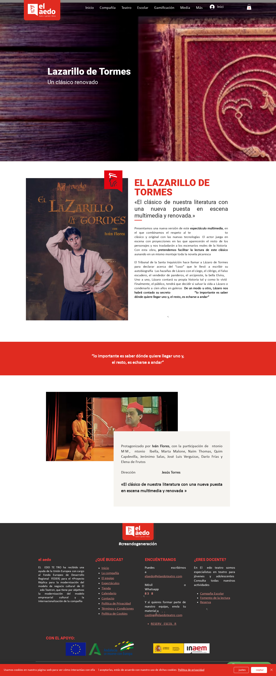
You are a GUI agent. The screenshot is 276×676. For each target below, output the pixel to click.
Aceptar (259, 669)
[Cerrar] (271, 670)
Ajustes (241, 669)
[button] (126, 8)
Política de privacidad (191, 669)
